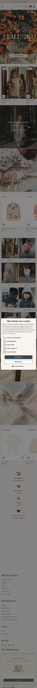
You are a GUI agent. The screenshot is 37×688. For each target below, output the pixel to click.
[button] (18, 366)
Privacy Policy (11, 334)
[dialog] (18, 344)
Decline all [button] (18, 362)
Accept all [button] (18, 357)
